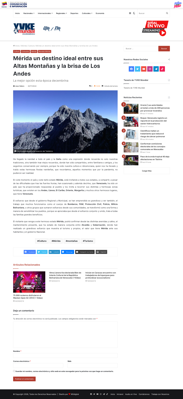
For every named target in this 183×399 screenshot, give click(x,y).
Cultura (31, 46)
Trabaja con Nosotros (160, 394)
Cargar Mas (147, 171)
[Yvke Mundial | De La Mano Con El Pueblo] (38, 29)
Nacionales (28, 13)
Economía (100, 13)
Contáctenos (144, 394)
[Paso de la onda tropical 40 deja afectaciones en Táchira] (131, 160)
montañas (72, 241)
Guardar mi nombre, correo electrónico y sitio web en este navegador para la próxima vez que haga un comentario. (64, 371)
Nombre (17, 351)
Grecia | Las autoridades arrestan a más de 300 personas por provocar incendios (155, 108)
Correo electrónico (22, 361)
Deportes (74, 13)
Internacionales (44, 13)
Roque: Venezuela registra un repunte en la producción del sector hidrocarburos (153, 121)
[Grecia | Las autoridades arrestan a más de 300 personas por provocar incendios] (131, 109)
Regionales (60, 13)
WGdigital (75, 394)
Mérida (24, 46)
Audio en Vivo (131, 394)
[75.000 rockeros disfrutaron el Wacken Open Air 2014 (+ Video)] (29, 282)
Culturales (86, 13)
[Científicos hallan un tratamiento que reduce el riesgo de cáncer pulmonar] (131, 135)
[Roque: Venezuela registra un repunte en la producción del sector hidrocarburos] (131, 122)
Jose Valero (19, 86)
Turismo (88, 241)
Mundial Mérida (44, 51)
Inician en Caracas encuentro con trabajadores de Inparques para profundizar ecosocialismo (100, 275)
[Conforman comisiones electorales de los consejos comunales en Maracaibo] (131, 147)
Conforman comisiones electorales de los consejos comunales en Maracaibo (152, 146)
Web (69, 361)
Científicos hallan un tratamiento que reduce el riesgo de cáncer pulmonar (152, 134)
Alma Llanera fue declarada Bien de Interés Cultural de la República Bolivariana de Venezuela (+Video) (65, 275)
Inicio (17, 13)
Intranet (120, 394)
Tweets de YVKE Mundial (134, 88)
